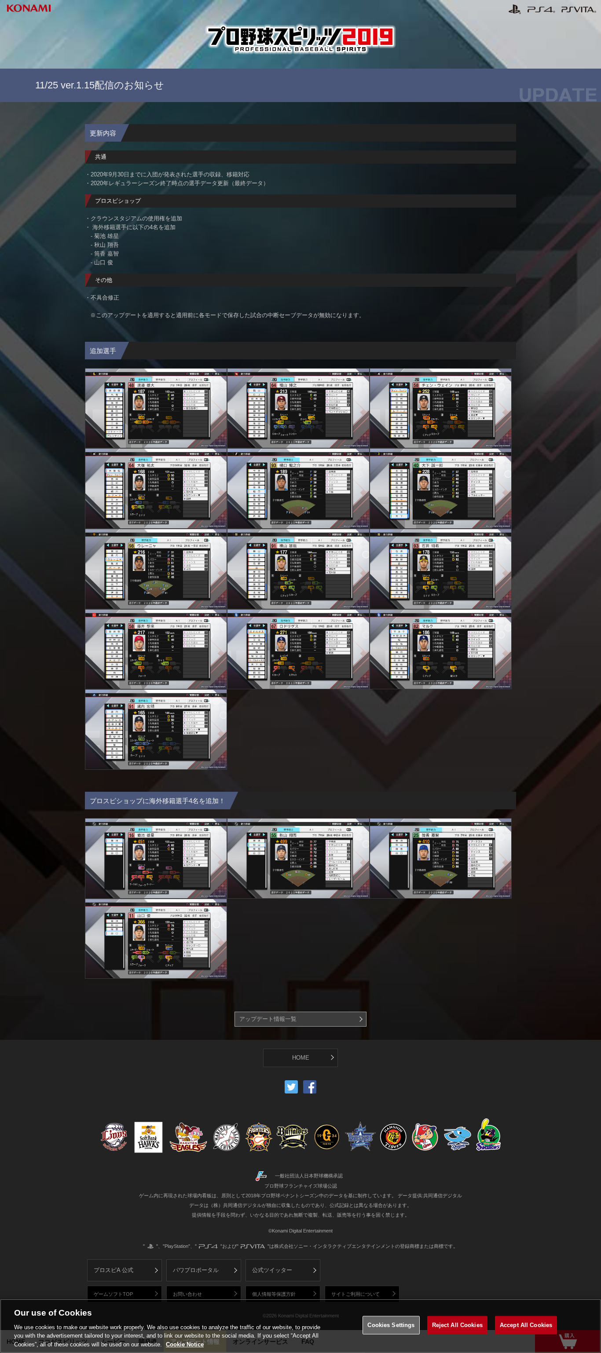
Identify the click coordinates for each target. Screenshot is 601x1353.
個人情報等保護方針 (274, 1294)
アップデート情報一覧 (268, 1019)
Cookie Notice (185, 1344)
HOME (300, 1057)
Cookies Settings (390, 1325)
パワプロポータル (196, 1270)
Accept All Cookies (526, 1325)
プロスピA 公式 (113, 1270)
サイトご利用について (355, 1294)
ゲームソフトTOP (113, 1294)
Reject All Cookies (457, 1325)
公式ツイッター (272, 1270)
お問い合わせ (187, 1294)
